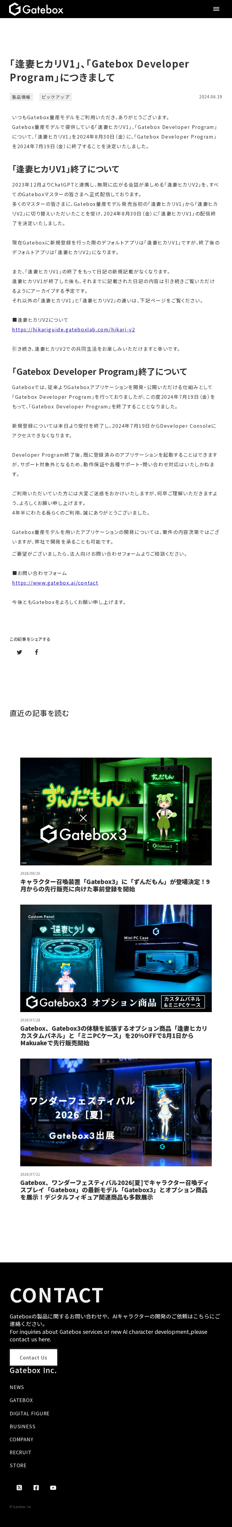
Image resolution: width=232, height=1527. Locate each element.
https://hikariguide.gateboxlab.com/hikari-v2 (73, 329)
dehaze (216, 9)
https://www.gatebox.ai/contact (55, 582)
